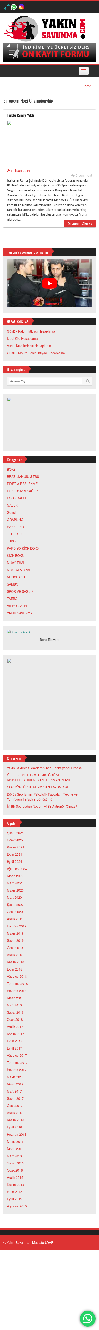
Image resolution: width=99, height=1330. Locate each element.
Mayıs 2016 (15, 1141)
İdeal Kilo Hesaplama (22, 338)
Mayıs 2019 (15, 933)
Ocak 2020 (15, 911)
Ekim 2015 (14, 1191)
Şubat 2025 (15, 832)
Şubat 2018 (15, 1012)
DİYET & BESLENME (22, 483)
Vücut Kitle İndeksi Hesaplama (29, 345)
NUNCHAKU (16, 577)
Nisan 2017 (15, 1084)
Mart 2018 (14, 1005)
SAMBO (12, 584)
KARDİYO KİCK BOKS (23, 548)
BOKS (11, 469)
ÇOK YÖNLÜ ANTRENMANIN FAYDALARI (37, 787)
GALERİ (13, 505)
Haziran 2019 (16, 926)
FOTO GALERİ (17, 498)
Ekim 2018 (14, 969)
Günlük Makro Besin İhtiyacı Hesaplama (36, 352)
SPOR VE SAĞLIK (20, 591)
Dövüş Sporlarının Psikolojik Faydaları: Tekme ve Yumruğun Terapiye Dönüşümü (42, 796)
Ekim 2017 (14, 1041)
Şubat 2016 (15, 1163)
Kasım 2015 (15, 1184)
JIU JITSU (14, 534)
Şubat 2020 (15, 904)
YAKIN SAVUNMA (19, 613)
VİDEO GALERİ (18, 605)
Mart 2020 (14, 897)
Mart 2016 (14, 1156)
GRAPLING (15, 519)
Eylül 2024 (14, 861)
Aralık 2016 (15, 1112)
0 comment (84, 175)
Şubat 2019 (15, 940)
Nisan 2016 (15, 1148)
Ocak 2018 (15, 1019)
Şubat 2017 (15, 1098)
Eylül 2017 (14, 1048)
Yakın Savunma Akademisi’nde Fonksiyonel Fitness (44, 768)
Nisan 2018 (15, 998)
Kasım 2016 (15, 1120)
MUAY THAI (15, 562)
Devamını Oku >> (80, 223)
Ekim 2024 (14, 854)
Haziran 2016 (16, 1134)
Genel (11, 512)
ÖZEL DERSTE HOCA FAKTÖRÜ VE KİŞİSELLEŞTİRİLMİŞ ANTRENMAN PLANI (38, 777)
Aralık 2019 (15, 919)
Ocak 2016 (15, 1170)
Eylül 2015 (14, 1199)
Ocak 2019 (15, 947)
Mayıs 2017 (15, 1077)
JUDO (11, 541)
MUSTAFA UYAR (19, 569)
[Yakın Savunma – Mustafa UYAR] (46, 28)
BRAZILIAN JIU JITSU (23, 476)
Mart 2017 (14, 1091)
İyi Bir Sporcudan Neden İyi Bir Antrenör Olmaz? (42, 806)
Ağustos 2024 (17, 868)
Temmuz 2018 (17, 983)
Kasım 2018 (15, 962)
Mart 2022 (14, 883)
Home (86, 86)
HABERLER (15, 526)
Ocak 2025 (15, 840)
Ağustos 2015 (17, 1206)
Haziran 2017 (16, 1069)
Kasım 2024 (15, 847)
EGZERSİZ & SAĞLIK (22, 491)
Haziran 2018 (16, 990)
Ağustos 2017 (17, 1055)
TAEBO (12, 598)
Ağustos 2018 (17, 976)
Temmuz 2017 (17, 1062)
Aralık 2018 (15, 954)
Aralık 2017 (15, 1026)
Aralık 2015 (15, 1177)
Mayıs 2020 (15, 890)
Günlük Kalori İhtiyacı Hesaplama (31, 331)
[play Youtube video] (49, 283)
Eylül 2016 (14, 1127)
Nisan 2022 (15, 875)
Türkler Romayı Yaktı (20, 115)
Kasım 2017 (15, 1033)
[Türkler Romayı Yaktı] (49, 144)
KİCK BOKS (15, 555)
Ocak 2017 (15, 1105)
